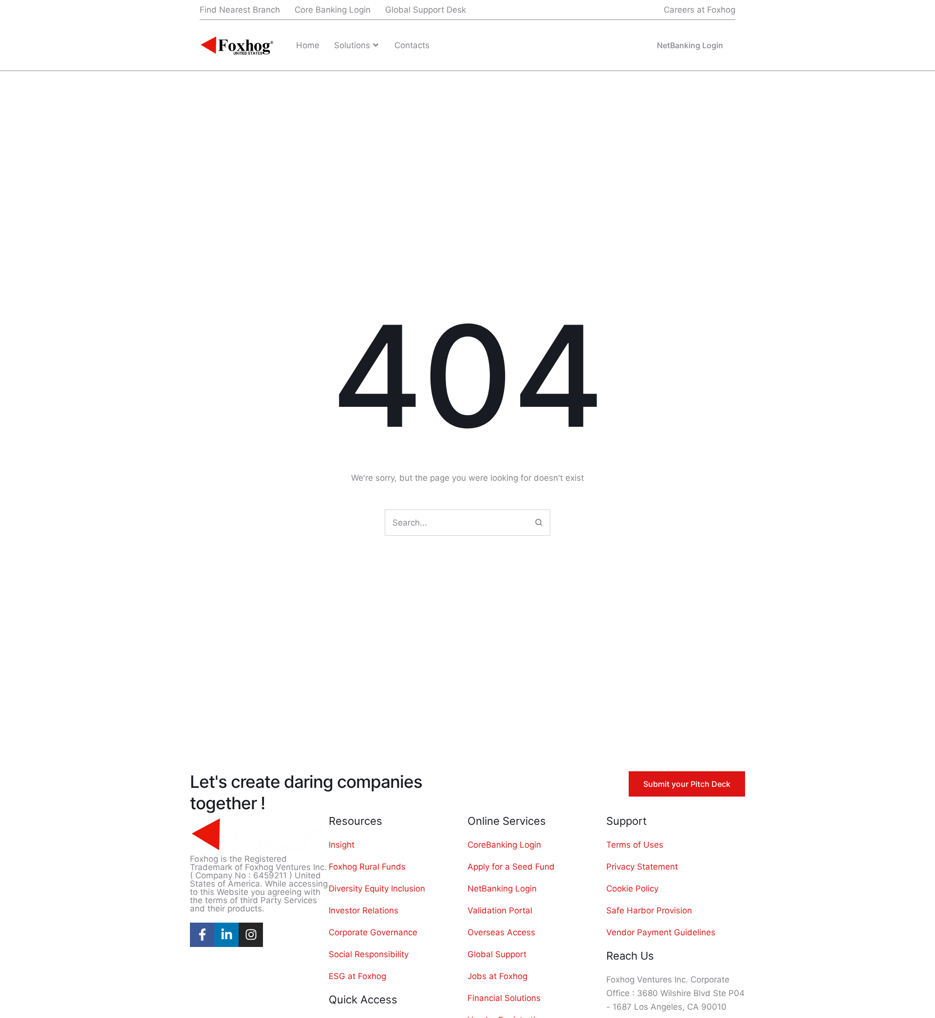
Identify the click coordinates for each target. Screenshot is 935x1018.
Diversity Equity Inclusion (377, 888)
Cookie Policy (632, 888)
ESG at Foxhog (357, 976)
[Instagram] (251, 935)
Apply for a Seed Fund (511, 867)
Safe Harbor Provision (649, 910)
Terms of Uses (634, 845)
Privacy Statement (642, 867)
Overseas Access (501, 932)
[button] (693, 10)
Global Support (497, 954)
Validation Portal (500, 910)
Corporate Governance (373, 932)
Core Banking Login (333, 10)
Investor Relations (363, 910)
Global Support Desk (425, 10)
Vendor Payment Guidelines (660, 932)
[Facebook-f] (202, 935)
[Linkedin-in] (226, 935)
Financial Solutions (504, 998)
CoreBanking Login (504, 845)
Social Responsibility (369, 954)
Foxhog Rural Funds (367, 867)
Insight (342, 845)
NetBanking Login (502, 888)
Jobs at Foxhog (497, 976)
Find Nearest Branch (240, 10)
